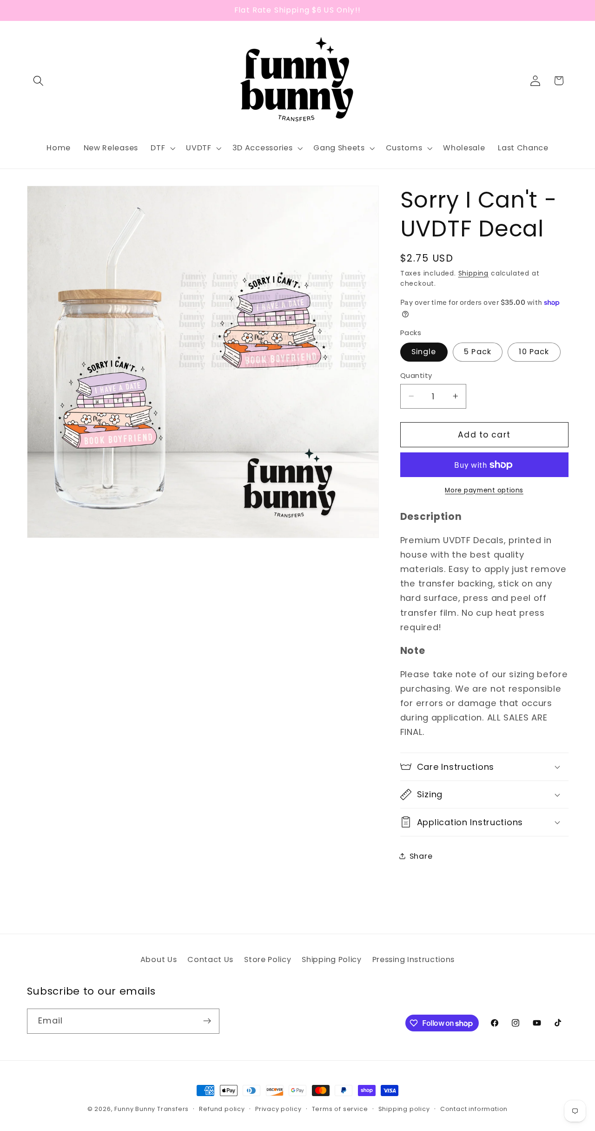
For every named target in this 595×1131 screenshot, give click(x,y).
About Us (158, 959)
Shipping (473, 273)
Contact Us (210, 959)
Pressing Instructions (413, 959)
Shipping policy (404, 1109)
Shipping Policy (331, 959)
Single (423, 351)
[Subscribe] (207, 1021)
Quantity (416, 375)
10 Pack (534, 351)
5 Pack (477, 351)
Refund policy (222, 1109)
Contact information (474, 1109)
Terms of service (340, 1109)
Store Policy (267, 959)
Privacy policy (278, 1109)
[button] (39, 81)
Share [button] (421, 856)
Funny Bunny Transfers (151, 1109)
